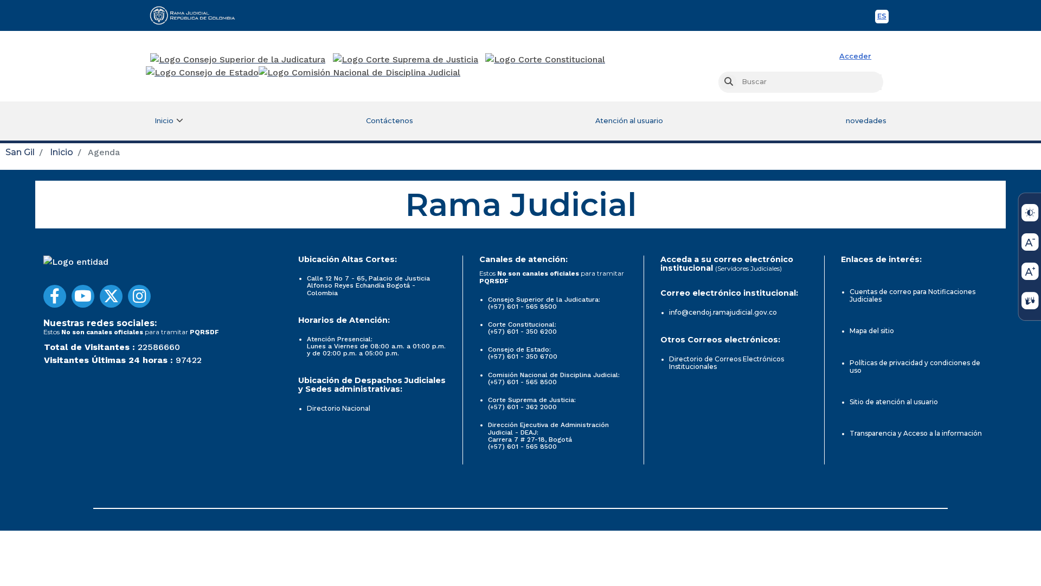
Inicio (61, 152)
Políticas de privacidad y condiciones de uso (915, 366)
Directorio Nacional (338, 408)
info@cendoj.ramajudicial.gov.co (723, 312)
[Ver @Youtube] (83, 296)
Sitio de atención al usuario (894, 402)
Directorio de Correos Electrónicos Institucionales (726, 363)
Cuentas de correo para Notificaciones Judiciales (912, 295)
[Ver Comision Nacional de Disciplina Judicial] (359, 72)
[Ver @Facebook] (54, 296)
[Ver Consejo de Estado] (202, 72)
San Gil (20, 152)
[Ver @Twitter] (111, 296)
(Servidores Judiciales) (748, 268)
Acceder (855, 56)
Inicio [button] (164, 121)
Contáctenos (389, 121)
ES (883, 17)
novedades (866, 121)
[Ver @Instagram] (139, 296)
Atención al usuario (629, 121)
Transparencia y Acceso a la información (916, 433)
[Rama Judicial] (197, 15)
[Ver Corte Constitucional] (545, 59)
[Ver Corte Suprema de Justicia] (406, 59)
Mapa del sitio (872, 331)
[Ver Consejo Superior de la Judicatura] (238, 59)
